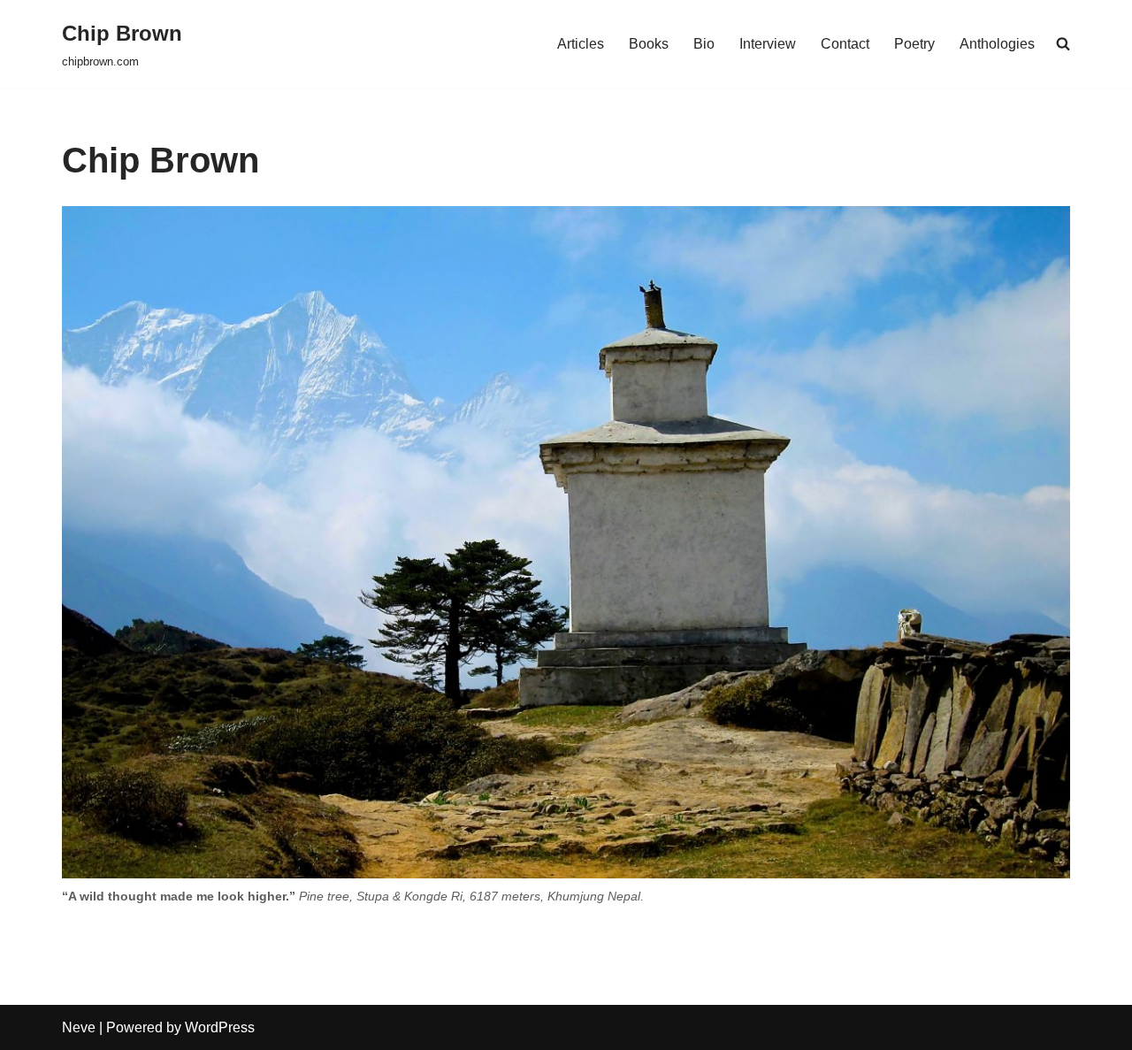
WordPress (220, 1027)
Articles (580, 43)
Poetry (914, 43)
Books (649, 43)
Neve (79, 1027)
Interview (767, 43)
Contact (845, 43)
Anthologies (997, 43)
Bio (704, 43)
